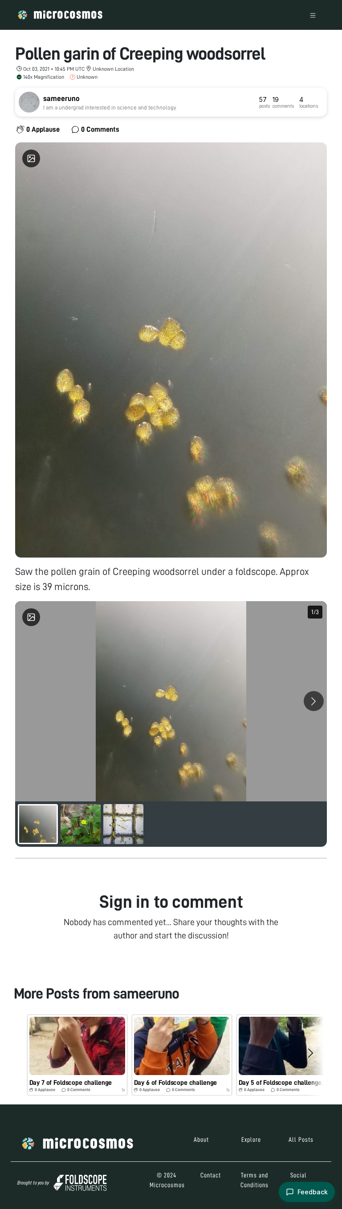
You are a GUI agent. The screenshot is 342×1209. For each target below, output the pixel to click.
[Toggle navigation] (313, 15)
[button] (77, 1055)
